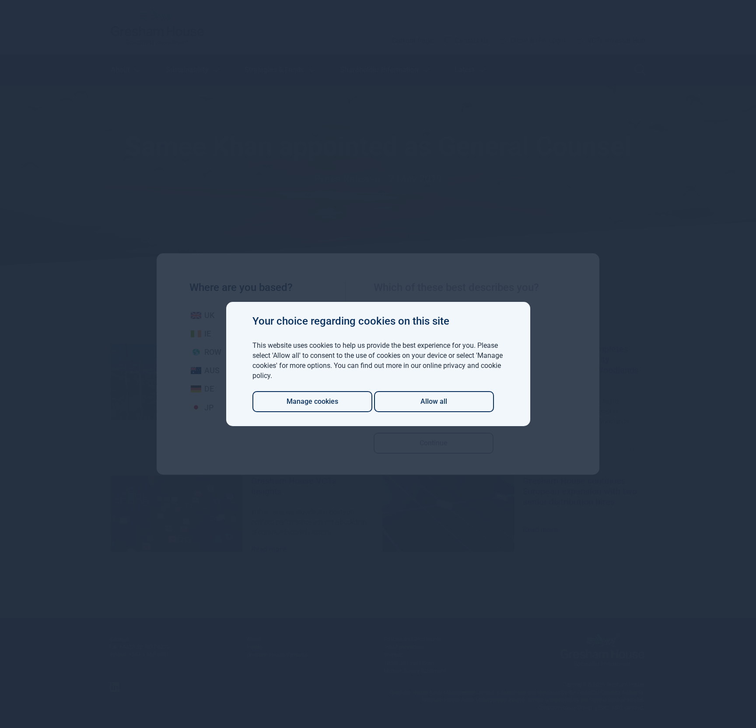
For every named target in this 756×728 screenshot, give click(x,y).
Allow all (433, 401)
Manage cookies (312, 401)
